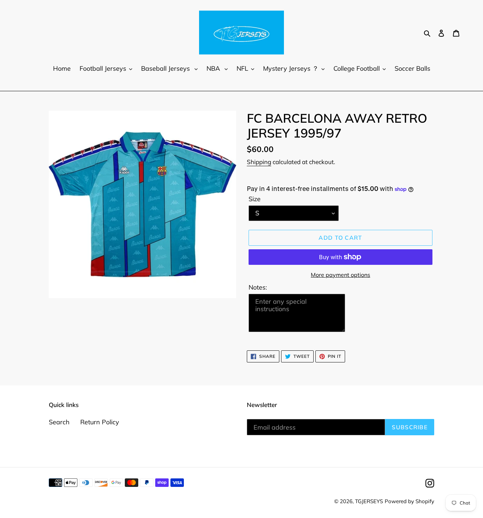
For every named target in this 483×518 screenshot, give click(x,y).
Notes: (258, 287)
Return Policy (99, 422)
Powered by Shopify (409, 501)
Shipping (259, 161)
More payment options (340, 274)
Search (59, 422)
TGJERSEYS (369, 501)
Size (255, 199)
